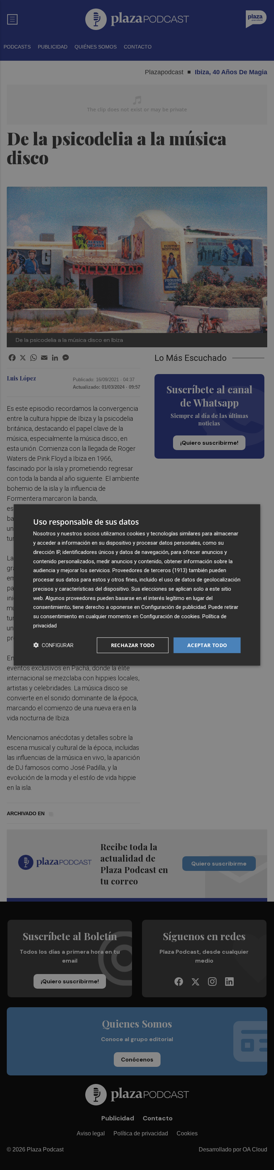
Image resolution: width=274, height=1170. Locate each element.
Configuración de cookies (170, 616)
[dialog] (137, 585)
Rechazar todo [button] (133, 644)
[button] (53, 645)
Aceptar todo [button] (207, 644)
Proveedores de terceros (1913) (149, 570)
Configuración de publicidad (173, 607)
